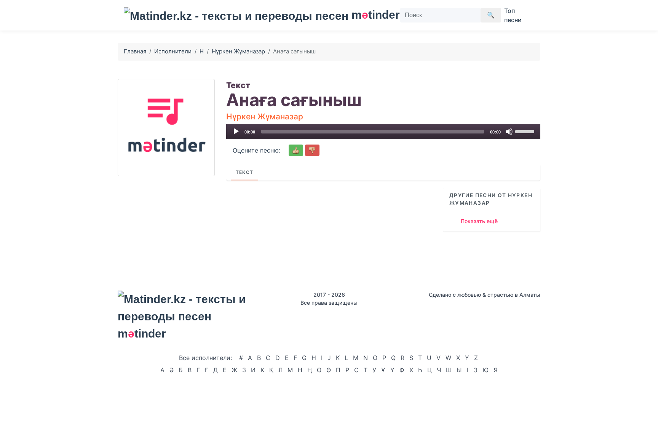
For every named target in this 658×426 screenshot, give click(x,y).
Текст (244, 172)
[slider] (526, 131)
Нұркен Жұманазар (238, 51)
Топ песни (513, 15)
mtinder (371, 14)
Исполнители (173, 51)
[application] (383, 131)
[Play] (236, 131)
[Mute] (509, 131)
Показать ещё (479, 221)
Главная (135, 51)
